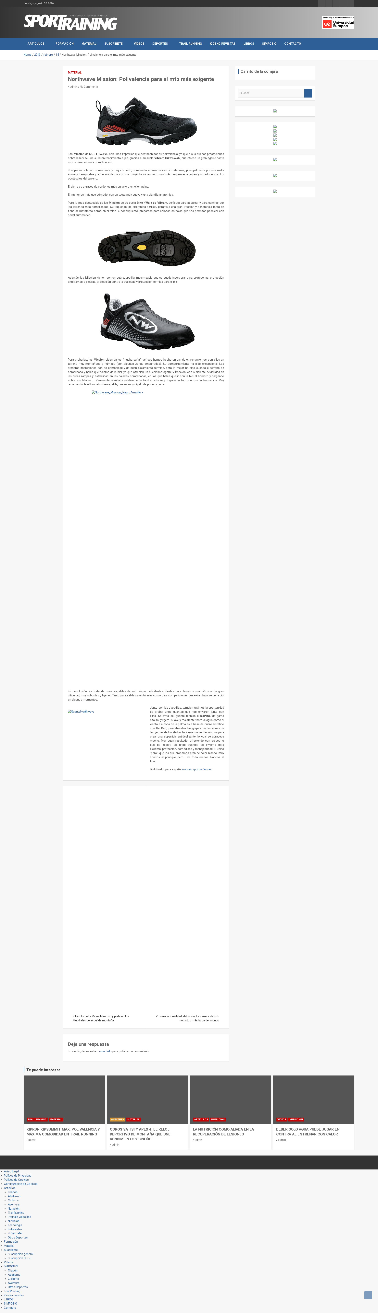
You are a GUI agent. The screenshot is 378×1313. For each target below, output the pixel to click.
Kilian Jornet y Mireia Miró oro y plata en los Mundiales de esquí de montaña (101, 1018)
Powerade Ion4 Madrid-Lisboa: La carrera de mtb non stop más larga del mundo (187, 1018)
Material (89, 43)
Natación (13, 1208)
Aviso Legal (11, 1171)
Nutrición (218, 1119)
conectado (105, 1051)
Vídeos (139, 43)
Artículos (36, 43)
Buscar (308, 93)
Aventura (117, 1119)
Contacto (292, 43)
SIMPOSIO (269, 43)
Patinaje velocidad (19, 1217)
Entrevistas (15, 1229)
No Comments (89, 86)
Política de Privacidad (17, 1175)
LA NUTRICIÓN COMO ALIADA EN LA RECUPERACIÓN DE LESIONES (223, 1131)
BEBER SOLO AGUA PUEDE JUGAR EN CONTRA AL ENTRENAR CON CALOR (307, 1131)
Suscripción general (20, 1254)
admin (74, 86)
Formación (65, 43)
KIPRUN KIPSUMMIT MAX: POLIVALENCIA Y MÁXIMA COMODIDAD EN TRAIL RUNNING (63, 1131)
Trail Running (190, 43)
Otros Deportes (18, 1237)
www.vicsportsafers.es (197, 769)
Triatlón (13, 1192)
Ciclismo (13, 1200)
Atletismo (14, 1196)
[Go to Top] (368, 1295)
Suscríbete (113, 43)
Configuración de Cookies (20, 1184)
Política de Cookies (16, 1179)
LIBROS (249, 43)
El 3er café (15, 1233)
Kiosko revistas (223, 43)
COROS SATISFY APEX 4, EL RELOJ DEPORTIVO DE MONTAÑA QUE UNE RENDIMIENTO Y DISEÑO (140, 1134)
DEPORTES (160, 43)
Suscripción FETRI (19, 1258)
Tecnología (15, 1225)
